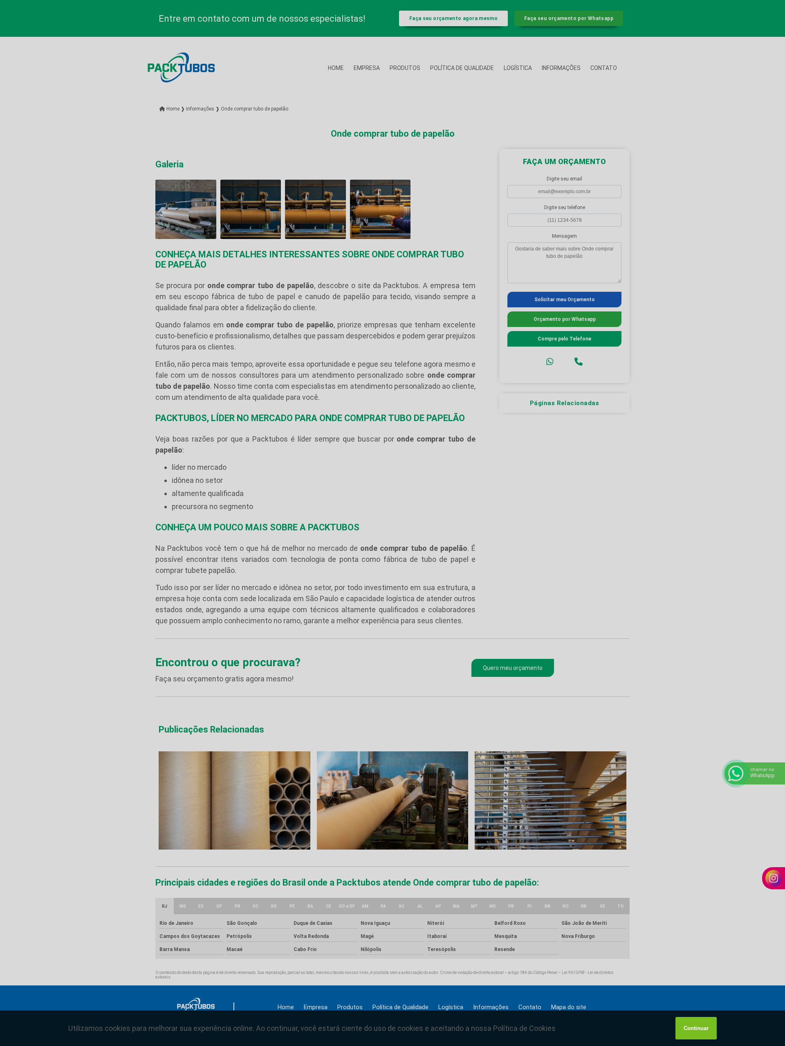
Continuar (696, 1028)
